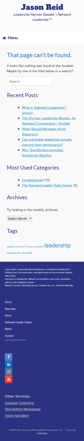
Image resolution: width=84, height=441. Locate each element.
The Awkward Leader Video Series (47, 185)
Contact (9, 335)
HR (23, 246)
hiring (18, 246)
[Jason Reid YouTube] (8, 379)
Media (8, 329)
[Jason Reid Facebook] (8, 357)
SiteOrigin (42, 433)
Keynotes (10, 308)
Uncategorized (32, 179)
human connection (34, 246)
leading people (13, 252)
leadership (57, 245)
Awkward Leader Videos (18, 322)
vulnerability (26, 252)
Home (8, 302)
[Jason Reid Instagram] (8, 372)
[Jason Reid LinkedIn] (8, 364)
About (8, 315)
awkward (11, 246)
